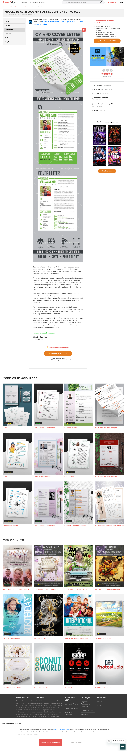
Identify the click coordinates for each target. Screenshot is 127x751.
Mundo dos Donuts (41, 687)
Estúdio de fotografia (103, 687)
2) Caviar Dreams (39, 339)
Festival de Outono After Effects (107, 589)
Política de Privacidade (68, 713)
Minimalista (108, 85)
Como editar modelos (37, 2)
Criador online (101, 706)
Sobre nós (84, 714)
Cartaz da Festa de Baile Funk (75, 589)
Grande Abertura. (40, 638)
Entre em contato (87, 710)
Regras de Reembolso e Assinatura (85, 704)
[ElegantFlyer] (9, 2)
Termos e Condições (71, 708)
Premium (113, 2)
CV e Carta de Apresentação (44, 428)
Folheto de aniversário (11, 638)
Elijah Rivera (104, 93)
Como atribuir (97, 106)
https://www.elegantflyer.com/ (61, 729)
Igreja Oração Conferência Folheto (16, 589)
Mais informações (98, 100)
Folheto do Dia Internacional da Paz (77, 638)
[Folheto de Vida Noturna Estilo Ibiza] (99, 156)
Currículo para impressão (43, 476)
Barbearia (68, 687)
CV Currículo (69, 476)
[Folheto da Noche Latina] (114, 135)
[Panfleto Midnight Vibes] (99, 135)
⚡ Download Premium (58, 353)
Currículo (6, 428)
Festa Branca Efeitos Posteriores (46, 589)
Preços (99, 702)
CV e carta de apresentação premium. (109, 526)
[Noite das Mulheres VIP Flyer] (114, 156)
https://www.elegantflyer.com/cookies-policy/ (48, 732)
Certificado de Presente (12, 687)
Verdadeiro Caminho (103, 638)
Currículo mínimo (70, 428)
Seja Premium (107, 171)
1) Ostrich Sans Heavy (40, 337)
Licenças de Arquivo (71, 704)
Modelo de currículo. (10, 526)
